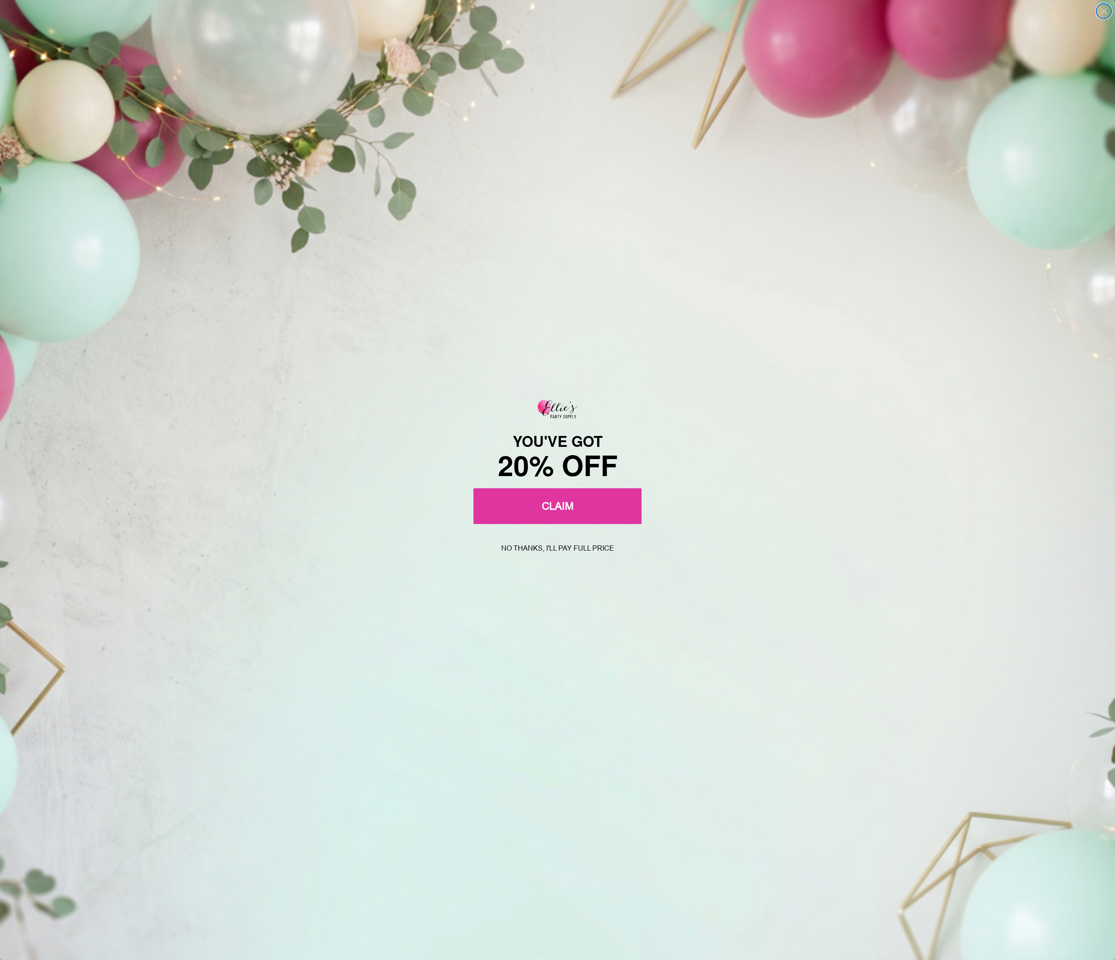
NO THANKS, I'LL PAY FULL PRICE (557, 548)
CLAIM (558, 506)
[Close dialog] (1104, 11)
